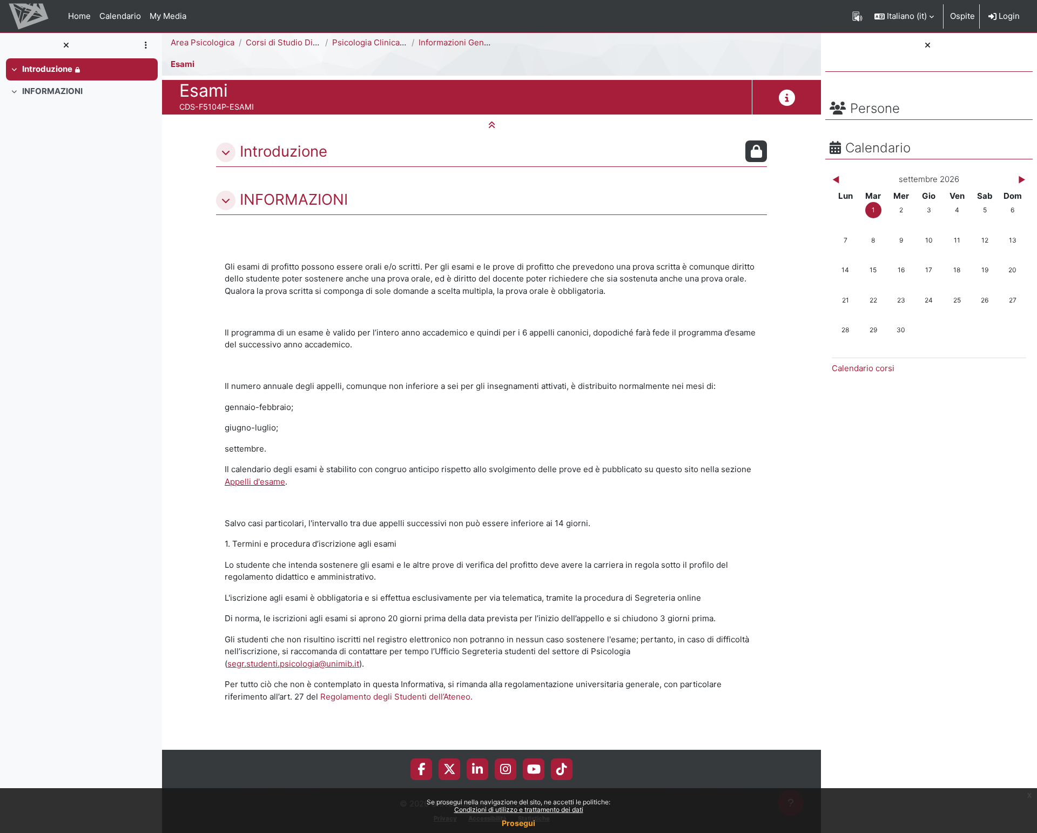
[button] (904, 16)
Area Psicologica (202, 42)
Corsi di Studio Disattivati (294, 42)
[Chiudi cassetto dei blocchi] (927, 46)
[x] (449, 769)
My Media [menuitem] (168, 16)
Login (1008, 16)
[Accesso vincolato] (756, 151)
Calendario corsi (863, 368)
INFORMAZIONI (52, 91)
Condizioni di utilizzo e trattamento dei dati (518, 809)
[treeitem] (81, 69)
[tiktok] (561, 769)
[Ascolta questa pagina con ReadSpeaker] (857, 16)
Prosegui (518, 823)
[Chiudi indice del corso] (66, 46)
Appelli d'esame (255, 481)
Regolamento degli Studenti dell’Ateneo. (396, 696)
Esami (182, 64)
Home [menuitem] (79, 16)
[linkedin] (477, 769)
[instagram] (505, 769)
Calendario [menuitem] (120, 16)
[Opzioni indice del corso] (145, 46)
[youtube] (534, 769)
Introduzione (47, 69)
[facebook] (421, 769)
